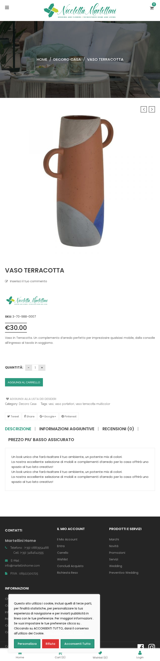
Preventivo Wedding (123, 573)
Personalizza (27, 644)
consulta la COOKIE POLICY (64, 633)
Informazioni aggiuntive (66, 429)
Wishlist (62, 559)
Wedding (115, 566)
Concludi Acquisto (70, 566)
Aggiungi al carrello (24, 382)
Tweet (14, 416)
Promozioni (117, 553)
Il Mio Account (67, 539)
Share (30, 416)
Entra (61, 546)
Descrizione (18, 429)
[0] (152, 8)
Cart (60, 657)
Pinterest (70, 416)
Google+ (50, 416)
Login (140, 657)
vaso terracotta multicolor (93, 404)
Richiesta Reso (67, 573)
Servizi (113, 559)
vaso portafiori (64, 404)
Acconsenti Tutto (77, 644)
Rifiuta (50, 644)
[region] (54, 623)
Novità (113, 546)
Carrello (62, 553)
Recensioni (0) (118, 429)
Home (42, 59)
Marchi (114, 539)
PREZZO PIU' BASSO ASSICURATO (41, 439)
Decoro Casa (67, 59)
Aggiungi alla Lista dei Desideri (22, 399)
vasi (51, 404)
